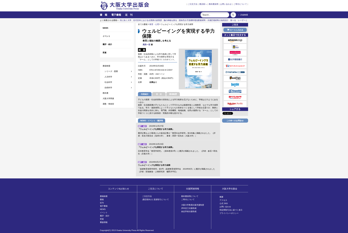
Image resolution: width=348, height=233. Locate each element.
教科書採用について (189, 196)
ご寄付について (240, 4)
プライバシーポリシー (229, 213)
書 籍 (103, 14)
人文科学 (107, 77)
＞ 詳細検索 (243, 15)
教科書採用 (213, 4)
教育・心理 (154, 24)
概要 (221, 197)
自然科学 (107, 87)
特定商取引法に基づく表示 (231, 210)
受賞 (102, 219)
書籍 (102, 199)
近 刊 (129, 14)
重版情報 (104, 222)
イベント (104, 212)
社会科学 (107, 82)
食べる (233, 20)
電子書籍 (116, 14)
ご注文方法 (192, 4)
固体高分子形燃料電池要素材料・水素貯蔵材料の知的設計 (203, 20)
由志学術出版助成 (188, 211)
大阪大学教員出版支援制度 (192, 205)
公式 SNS (224, 203)
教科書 (105, 93)
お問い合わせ (226, 4)
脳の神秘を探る (170, 20)
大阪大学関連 (108, 98)
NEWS (102, 209)
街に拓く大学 (125, 20)
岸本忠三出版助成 (188, 208)
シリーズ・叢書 (110, 71)
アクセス (223, 200)
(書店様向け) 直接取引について (155, 199)
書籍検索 (106, 66)
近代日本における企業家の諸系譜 (147, 20)
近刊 (102, 203)
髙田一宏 (146, 44)
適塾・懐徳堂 (108, 104)
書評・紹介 (104, 216)
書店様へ (203, 4)
